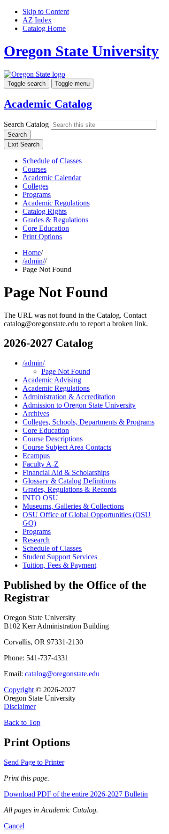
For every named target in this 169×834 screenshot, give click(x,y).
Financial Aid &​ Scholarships (66, 472)
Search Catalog (26, 124)
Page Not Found (65, 371)
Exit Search (23, 144)
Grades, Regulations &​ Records (69, 489)
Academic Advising (52, 380)
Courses (34, 169)
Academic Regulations (56, 203)
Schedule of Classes (52, 161)
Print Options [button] (42, 237)
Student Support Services (60, 557)
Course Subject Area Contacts (67, 447)
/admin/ (34, 261)
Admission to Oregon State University (79, 405)
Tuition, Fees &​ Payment (59, 565)
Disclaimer (20, 706)
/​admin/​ (34, 363)
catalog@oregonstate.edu (62, 674)
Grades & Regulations (55, 220)
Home (32, 252)
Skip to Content (46, 11)
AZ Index (37, 20)
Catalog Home (44, 28)
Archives (36, 413)
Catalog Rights (45, 211)
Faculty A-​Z (41, 464)
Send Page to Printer (34, 762)
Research (36, 540)
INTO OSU (40, 498)
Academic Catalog (48, 104)
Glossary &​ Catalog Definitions (69, 481)
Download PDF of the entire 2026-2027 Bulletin (76, 794)
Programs (37, 194)
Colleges (35, 186)
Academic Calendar (52, 178)
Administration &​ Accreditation (69, 397)
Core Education (46, 228)
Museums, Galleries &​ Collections (73, 506)
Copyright (19, 690)
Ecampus (36, 456)
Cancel (14, 826)
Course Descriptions (53, 439)
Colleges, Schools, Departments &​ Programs (88, 422)
